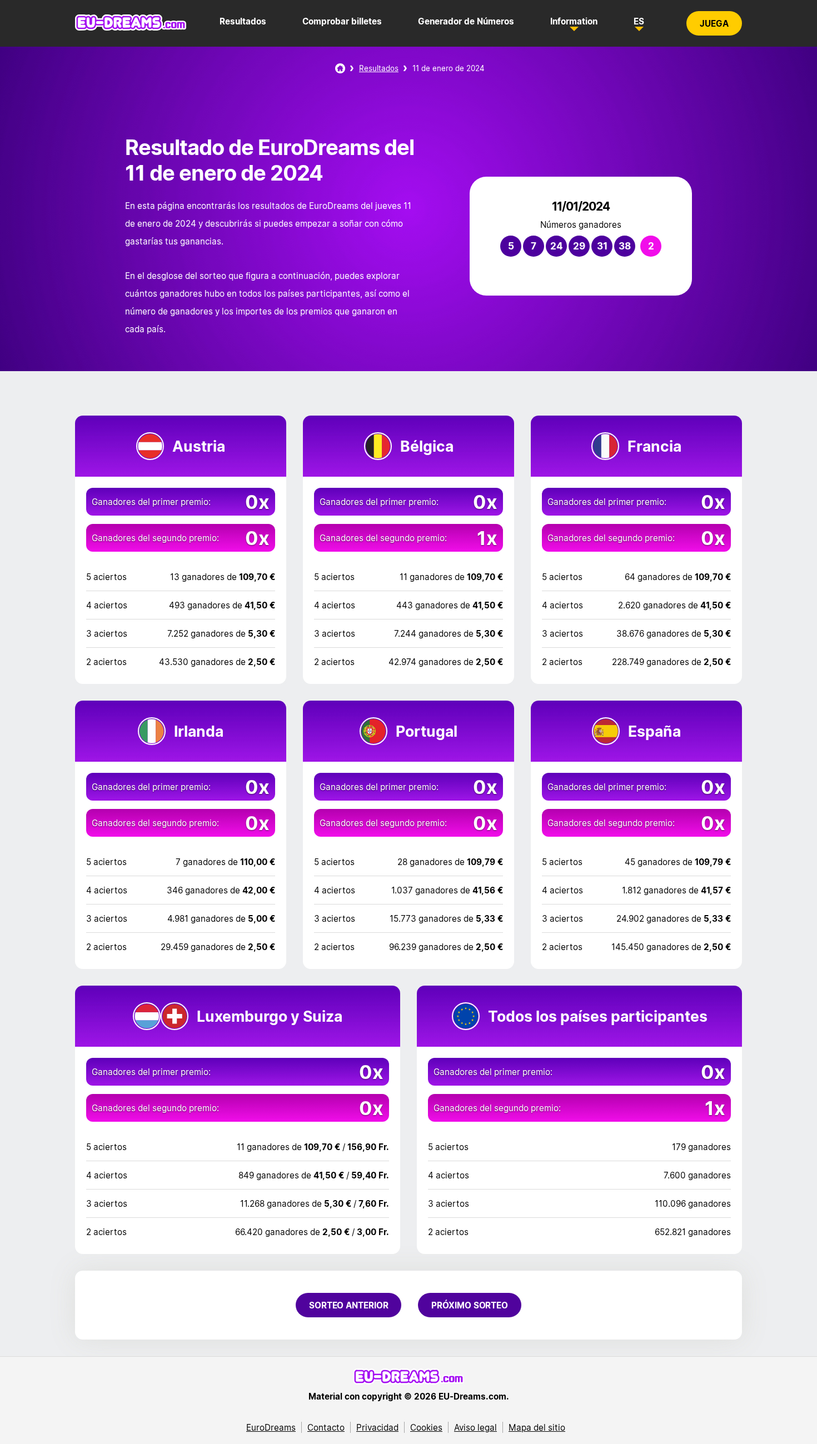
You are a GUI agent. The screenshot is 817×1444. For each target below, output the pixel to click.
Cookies (426, 1427)
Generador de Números (466, 21)
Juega (714, 23)
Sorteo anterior (348, 1305)
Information (573, 21)
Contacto (326, 1427)
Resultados (243, 21)
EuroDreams (271, 1427)
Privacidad (377, 1427)
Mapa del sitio (537, 1427)
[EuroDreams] (340, 68)
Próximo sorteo (469, 1305)
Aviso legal (475, 1427)
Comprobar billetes (342, 21)
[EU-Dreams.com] (130, 27)
